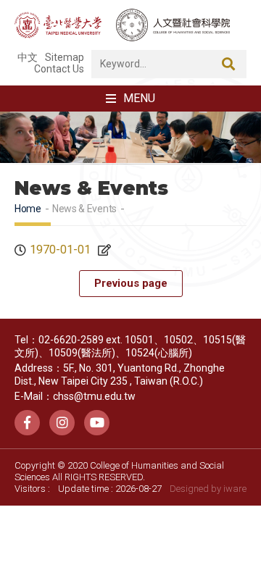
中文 (27, 57)
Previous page (130, 283)
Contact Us (59, 69)
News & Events (84, 208)
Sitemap (64, 57)
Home (27, 208)
